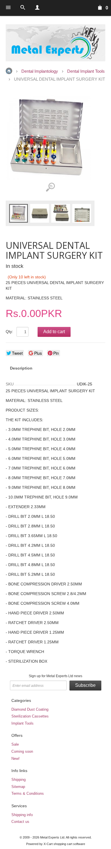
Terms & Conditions (27, 793)
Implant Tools (22, 723)
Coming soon (22, 751)
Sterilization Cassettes (30, 716)
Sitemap (18, 787)
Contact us (20, 821)
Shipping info (22, 815)
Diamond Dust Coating (29, 709)
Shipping (18, 779)
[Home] (55, 42)
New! (15, 758)
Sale (15, 744)
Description (21, 368)
